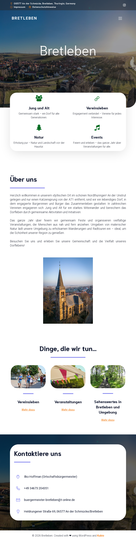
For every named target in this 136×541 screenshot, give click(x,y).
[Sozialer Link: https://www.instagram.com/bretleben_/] (123, 5)
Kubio (100, 535)
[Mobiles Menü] (120, 18)
